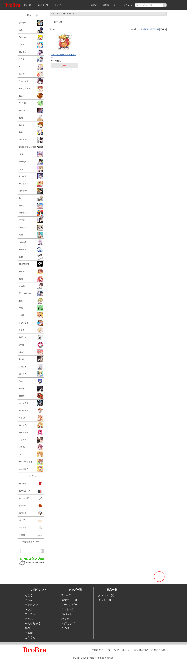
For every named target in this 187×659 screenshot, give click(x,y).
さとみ (29, 618)
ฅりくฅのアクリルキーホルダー (63, 56)
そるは (29, 632)
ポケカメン (31, 604)
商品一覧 (27, 5)
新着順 (143, 29)
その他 (65, 628)
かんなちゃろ (33, 623)
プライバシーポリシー (120, 650)
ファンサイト (60, 5)
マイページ (127, 5)
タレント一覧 (43, 5)
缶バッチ (67, 614)
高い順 (156, 29)
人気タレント (31, 15)
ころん (29, 600)
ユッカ (29, 609)
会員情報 (105, 5)
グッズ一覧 (104, 600)
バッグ (65, 618)
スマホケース (69, 600)
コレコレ (30, 614)
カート (116, 5)
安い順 (150, 29)
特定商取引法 (141, 650)
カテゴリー (31, 476)
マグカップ (68, 623)
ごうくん (30, 637)
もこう (29, 595)
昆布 (27, 628)
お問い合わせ (158, 650)
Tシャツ (66, 595)
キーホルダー (69, 604)
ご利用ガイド (98, 650)
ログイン (94, 5)
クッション (68, 609)
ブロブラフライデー (31, 542)
